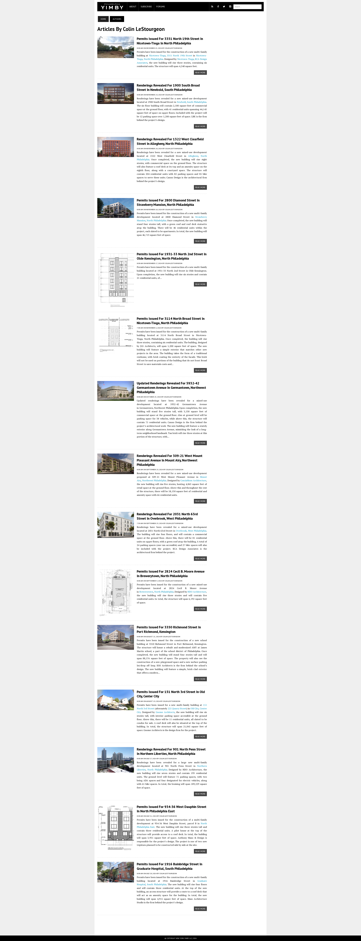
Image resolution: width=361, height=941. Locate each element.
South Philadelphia (196, 102)
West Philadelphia (197, 530)
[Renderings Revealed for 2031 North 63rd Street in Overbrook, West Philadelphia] (115, 536)
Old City (194, 708)
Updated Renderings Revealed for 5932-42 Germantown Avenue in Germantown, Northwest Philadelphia (171, 387)
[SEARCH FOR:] (247, 6)
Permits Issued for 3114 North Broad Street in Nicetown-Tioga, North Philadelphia (170, 320)
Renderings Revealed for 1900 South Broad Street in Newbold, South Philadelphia (168, 87)
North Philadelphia (153, 59)
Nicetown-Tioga (157, 55)
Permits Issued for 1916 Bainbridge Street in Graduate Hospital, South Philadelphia (169, 866)
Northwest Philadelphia (154, 480)
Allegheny (193, 155)
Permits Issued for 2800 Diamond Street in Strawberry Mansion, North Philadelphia (168, 202)
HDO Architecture (197, 591)
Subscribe (146, 6)
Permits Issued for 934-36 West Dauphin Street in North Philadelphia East (171, 809)
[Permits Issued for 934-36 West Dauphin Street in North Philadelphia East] (115, 848)
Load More (152, 922)
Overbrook (181, 530)
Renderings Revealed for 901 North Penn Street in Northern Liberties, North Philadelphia (171, 751)
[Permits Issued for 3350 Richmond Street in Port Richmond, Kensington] (115, 647)
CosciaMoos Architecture (193, 480)
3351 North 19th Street (179, 55)
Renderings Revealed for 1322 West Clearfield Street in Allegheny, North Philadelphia (170, 141)
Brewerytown (146, 591)
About (132, 6)
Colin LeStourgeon (173, 48)
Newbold (181, 102)
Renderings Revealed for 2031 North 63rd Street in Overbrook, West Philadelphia (167, 516)
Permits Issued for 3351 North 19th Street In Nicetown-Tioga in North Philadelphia (170, 40)
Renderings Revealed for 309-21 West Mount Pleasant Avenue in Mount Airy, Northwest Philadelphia (169, 460)
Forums (160, 6)
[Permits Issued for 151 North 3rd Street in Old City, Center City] (115, 708)
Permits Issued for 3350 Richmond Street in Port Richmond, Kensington (169, 629)
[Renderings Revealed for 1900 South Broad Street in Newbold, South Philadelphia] (115, 102)
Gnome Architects (165, 712)
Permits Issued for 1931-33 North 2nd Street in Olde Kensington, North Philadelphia (171, 256)
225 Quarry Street (177, 708)
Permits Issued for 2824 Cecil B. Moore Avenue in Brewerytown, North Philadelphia (170, 573)
